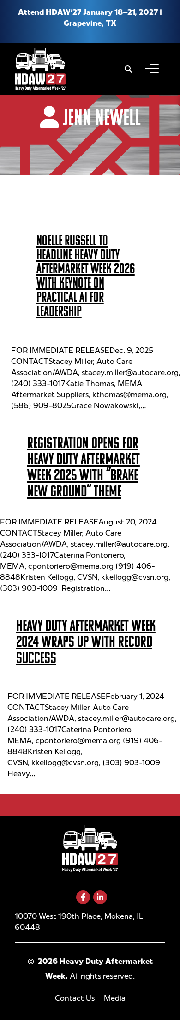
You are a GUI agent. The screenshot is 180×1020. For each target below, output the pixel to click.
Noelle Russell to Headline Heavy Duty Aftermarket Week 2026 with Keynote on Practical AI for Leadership (85, 275)
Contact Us (75, 998)
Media (115, 998)
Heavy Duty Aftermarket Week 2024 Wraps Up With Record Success (86, 641)
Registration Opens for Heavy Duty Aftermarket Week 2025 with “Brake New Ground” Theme (83, 466)
